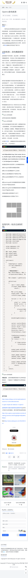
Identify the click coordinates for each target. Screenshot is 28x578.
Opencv (5, 449)
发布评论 (23, 535)
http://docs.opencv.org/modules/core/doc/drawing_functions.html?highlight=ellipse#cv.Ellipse (14, 415)
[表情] (18, 535)
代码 (7, 141)
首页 (3, 7)
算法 (5, 45)
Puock (17, 567)
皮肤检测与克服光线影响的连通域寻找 (12, 407)
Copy (24, 148)
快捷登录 (6, 535)
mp (7, 7)
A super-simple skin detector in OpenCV (12, 404)
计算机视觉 (11, 449)
